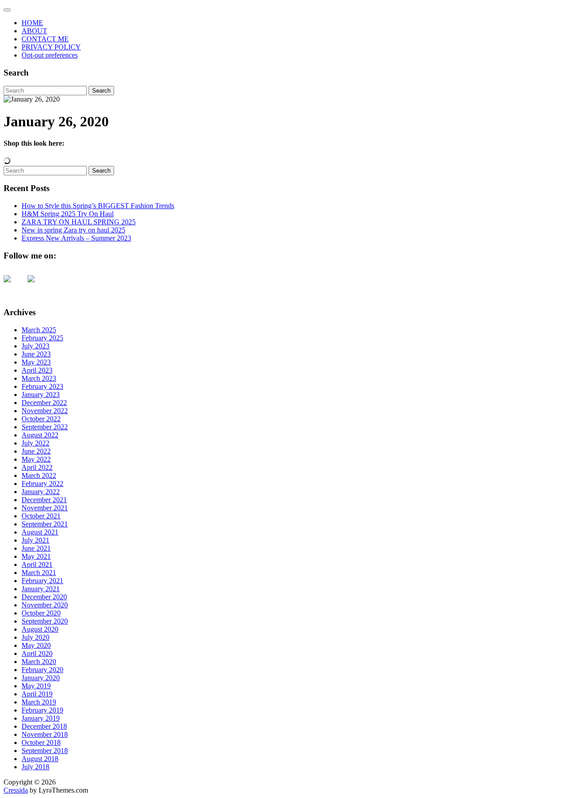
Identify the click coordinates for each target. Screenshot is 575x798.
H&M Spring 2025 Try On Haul (68, 214)
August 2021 (40, 532)
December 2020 (44, 597)
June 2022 (36, 451)
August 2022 (40, 435)
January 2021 (41, 589)
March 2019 (39, 702)
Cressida (16, 790)
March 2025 (39, 330)
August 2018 (40, 758)
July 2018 (35, 767)
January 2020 (41, 678)
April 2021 (37, 564)
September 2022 (45, 427)
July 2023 (35, 346)
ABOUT (34, 31)
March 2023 (39, 378)
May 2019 (36, 686)
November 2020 (45, 605)
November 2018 (45, 734)
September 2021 (45, 524)
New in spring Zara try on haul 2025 (73, 230)
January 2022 (41, 491)
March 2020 (39, 661)
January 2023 (41, 394)
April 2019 (37, 694)
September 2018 (45, 750)
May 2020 (36, 645)
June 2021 (36, 548)
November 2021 (45, 508)
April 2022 (37, 467)
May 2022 (36, 459)
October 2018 (41, 742)
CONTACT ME (45, 39)
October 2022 (41, 419)
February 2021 (42, 580)
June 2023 (36, 354)
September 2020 (45, 621)
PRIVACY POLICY (51, 47)
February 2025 (42, 338)
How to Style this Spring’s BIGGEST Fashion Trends (98, 206)
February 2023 (42, 386)
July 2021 (35, 540)
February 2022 (42, 483)
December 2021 (44, 500)
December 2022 (44, 402)
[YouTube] (14, 286)
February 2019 (42, 710)
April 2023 (37, 370)
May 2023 (36, 362)
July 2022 (35, 443)
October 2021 (41, 516)
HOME (32, 23)
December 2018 (44, 726)
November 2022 (45, 411)
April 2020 (37, 653)
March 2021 (39, 572)
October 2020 (41, 613)
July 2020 (35, 637)
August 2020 (40, 629)
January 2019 (41, 718)
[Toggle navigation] (7, 10)
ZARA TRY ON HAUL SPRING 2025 (79, 222)
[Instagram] (38, 286)
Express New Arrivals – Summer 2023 (76, 238)
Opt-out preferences (50, 55)
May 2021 (36, 556)
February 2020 (42, 669)
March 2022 (39, 475)
